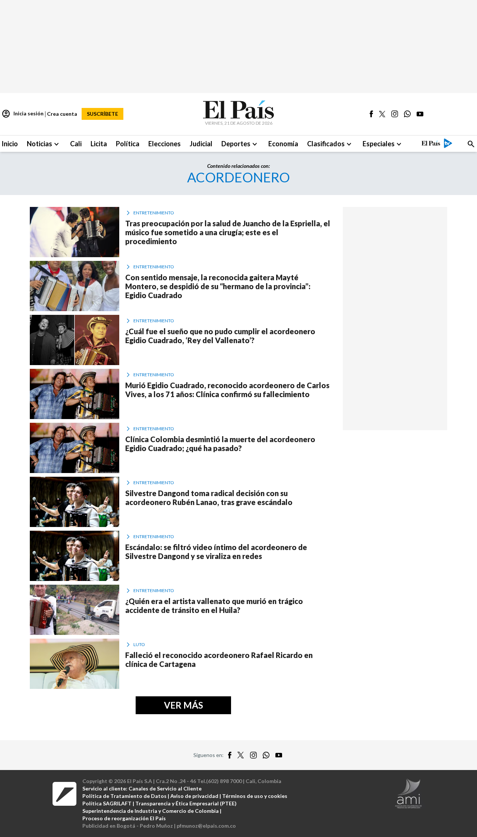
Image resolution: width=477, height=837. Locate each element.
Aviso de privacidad (194, 796)
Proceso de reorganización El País (124, 818)
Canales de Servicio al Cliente (165, 788)
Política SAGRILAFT (107, 803)
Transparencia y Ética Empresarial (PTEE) (186, 803)
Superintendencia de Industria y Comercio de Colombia (150, 811)
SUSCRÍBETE (102, 114)
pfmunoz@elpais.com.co (206, 825)
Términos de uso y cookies (254, 796)
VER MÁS (183, 705)
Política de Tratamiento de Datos (124, 796)
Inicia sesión (22, 113)
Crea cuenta (62, 114)
